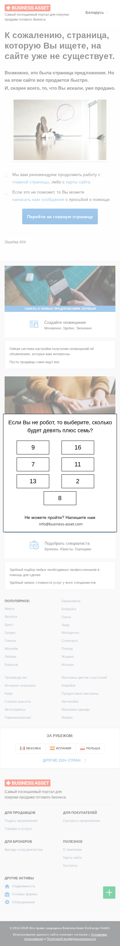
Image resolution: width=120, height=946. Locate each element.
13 (33, 481)
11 (77, 464)
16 (77, 447)
